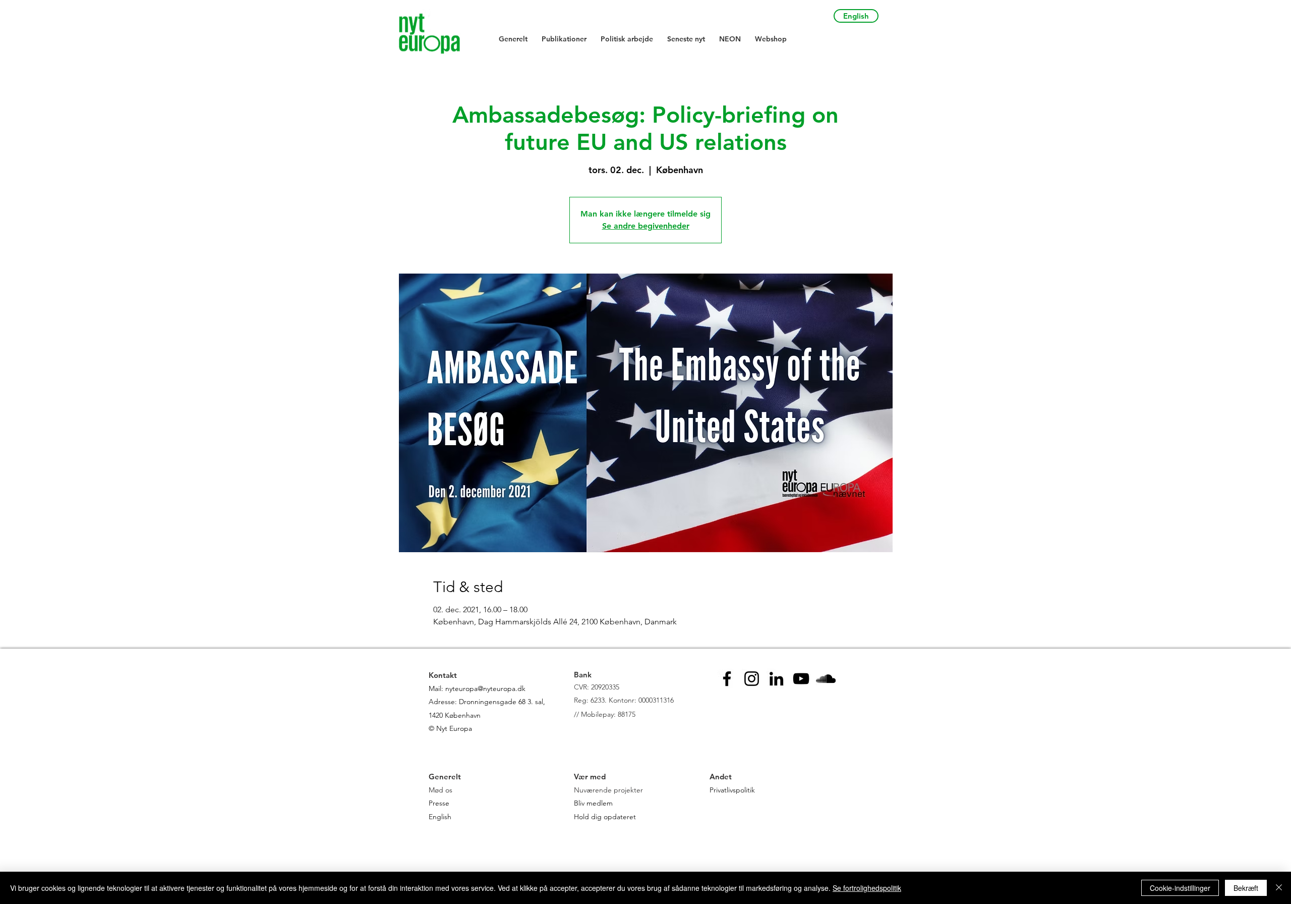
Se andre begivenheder (645, 226)
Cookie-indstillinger (1180, 888)
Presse (439, 803)
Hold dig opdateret (605, 816)
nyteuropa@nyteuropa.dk (485, 688)
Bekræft (1246, 888)
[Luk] (1279, 888)
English (440, 816)
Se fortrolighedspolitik (867, 888)
